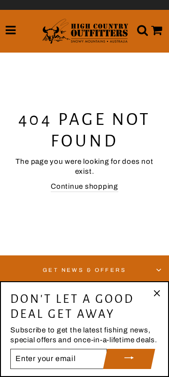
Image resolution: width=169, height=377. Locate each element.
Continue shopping (84, 186)
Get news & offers (85, 270)
